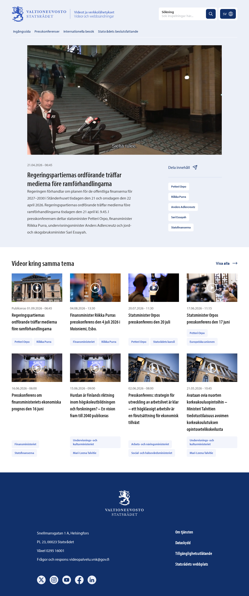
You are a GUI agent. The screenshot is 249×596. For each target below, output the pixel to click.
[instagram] (54, 579)
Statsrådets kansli (164, 341)
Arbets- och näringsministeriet (150, 444)
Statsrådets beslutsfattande (118, 31)
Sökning (168, 12)
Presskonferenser (47, 31)
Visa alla (223, 263)
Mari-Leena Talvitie (84, 453)
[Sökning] (211, 14)
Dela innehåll (179, 167)
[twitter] (41, 579)
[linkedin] (92, 579)
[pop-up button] (193, 146)
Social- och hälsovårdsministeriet (151, 453)
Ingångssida (22, 31)
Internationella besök (78, 31)
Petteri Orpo (178, 186)
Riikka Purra (178, 197)
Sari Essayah (178, 217)
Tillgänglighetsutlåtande (193, 553)
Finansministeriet (84, 341)
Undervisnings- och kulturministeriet (85, 442)
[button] (126, 101)
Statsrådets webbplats (191, 564)
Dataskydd (183, 542)
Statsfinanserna (181, 227)
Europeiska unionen (202, 341)
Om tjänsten (184, 532)
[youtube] (66, 579)
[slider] (124, 137)
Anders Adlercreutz (183, 207)
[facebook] (79, 579)
